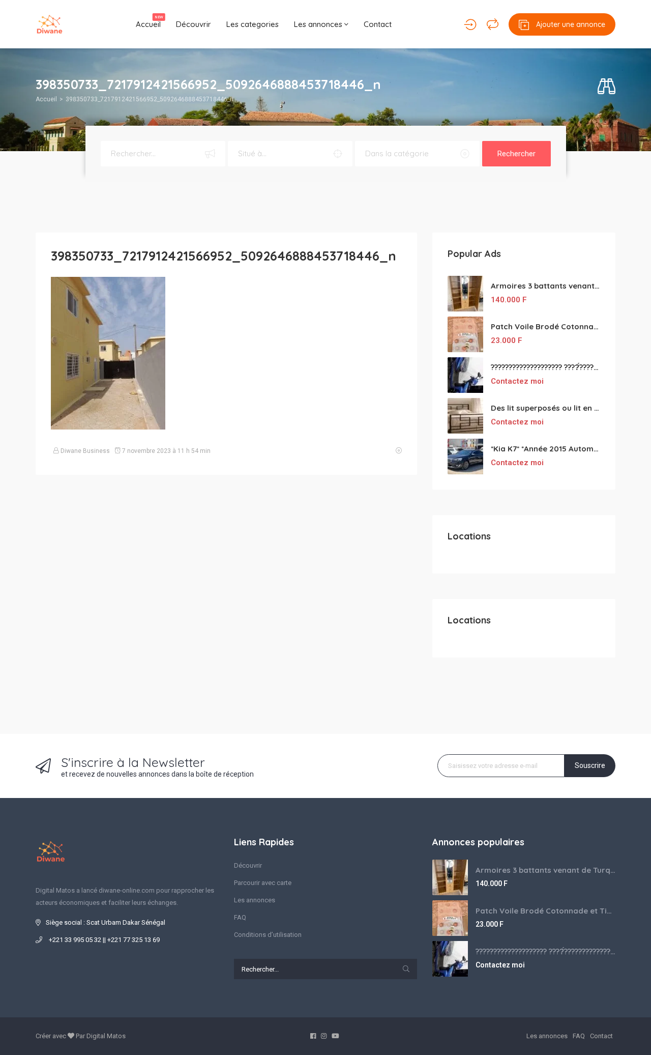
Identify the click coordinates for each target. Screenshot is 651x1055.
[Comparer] (492, 24)
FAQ (240, 917)
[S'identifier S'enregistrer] (470, 24)
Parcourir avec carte (262, 883)
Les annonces (319, 24)
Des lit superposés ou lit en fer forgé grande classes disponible (545, 408)
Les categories (252, 24)
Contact (378, 24)
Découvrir (193, 24)
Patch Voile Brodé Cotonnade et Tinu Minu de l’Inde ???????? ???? (545, 326)
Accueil (149, 22)
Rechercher (516, 153)
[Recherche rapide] (606, 86)
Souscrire (590, 765)
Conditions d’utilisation (268, 934)
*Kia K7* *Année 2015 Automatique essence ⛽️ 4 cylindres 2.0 (545, 448)
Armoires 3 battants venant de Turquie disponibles (545, 286)
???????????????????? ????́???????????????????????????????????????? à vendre (545, 367)
